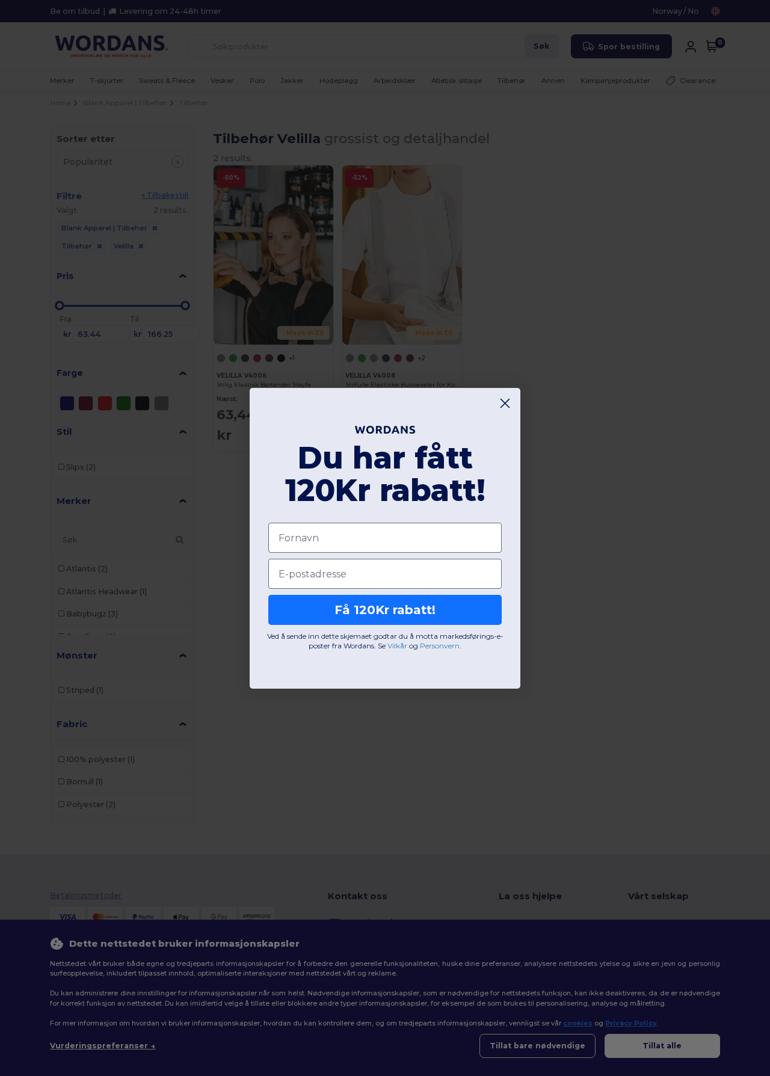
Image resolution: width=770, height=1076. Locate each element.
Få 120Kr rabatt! (385, 610)
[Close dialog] (505, 403)
